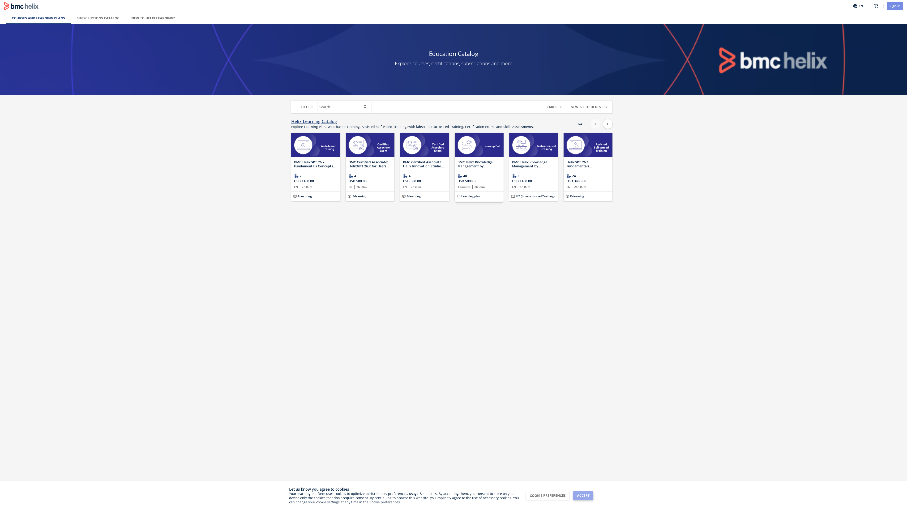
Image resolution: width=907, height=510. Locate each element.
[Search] (365, 107)
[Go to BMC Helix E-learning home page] (21, 6)
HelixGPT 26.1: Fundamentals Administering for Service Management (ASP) (586, 164)
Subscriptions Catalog (98, 18)
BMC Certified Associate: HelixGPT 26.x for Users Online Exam (368, 164)
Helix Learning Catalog (314, 121)
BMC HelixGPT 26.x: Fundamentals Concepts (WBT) (313, 164)
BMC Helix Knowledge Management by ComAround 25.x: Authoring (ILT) (529, 164)
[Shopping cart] (876, 6)
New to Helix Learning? (153, 18)
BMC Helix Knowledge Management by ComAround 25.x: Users (476, 164)
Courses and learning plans (38, 18)
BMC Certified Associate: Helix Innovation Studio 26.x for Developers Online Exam (424, 164)
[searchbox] (340, 107)
